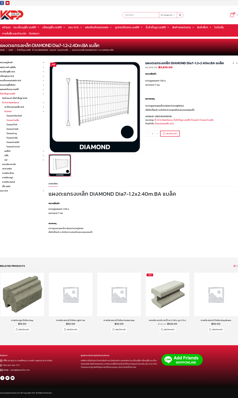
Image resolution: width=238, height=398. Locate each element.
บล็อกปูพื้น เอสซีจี (52, 27)
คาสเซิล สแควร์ (8, 182)
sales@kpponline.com (20, 369)
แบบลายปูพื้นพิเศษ (7, 85)
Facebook (2, 378)
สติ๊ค (6, 155)
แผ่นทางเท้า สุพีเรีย (8, 67)
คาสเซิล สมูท (7, 177)
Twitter (7, 378)
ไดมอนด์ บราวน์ (13, 146)
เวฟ (5, 159)
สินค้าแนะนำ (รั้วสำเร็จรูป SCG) (14, 98)
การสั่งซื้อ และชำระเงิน (14, 33)
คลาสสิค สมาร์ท (9, 164)
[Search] (180, 15)
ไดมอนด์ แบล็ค (207, 120)
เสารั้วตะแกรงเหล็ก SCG (14, 107)
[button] (234, 266)
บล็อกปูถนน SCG (7, 76)
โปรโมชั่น (219, 27)
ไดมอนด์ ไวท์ (12, 124)
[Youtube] (8, 3)
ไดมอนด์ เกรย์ (12, 129)
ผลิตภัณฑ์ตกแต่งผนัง (97, 27)
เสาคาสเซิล (7, 168)
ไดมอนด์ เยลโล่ (13, 142)
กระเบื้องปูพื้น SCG (7, 71)
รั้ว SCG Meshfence (163, 120)
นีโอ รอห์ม (6, 186)
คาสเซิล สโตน (8, 173)
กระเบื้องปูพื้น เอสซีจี (24, 27)
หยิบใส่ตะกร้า (171, 133)
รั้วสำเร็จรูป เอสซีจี (156, 27)
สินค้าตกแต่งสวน (181, 27)
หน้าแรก (6, 27)
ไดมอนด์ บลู (12, 133)
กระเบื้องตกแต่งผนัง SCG (10, 80)
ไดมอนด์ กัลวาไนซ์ (14, 115)
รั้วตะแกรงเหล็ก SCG (164, 123)
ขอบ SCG (73, 27)
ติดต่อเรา (34, 33)
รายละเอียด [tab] (53, 183)
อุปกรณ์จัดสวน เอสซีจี (127, 27)
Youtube (12, 378)
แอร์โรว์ (7, 151)
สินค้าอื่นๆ (202, 27)
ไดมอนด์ (195, 120)
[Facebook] (2, 3)
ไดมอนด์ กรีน (12, 137)
